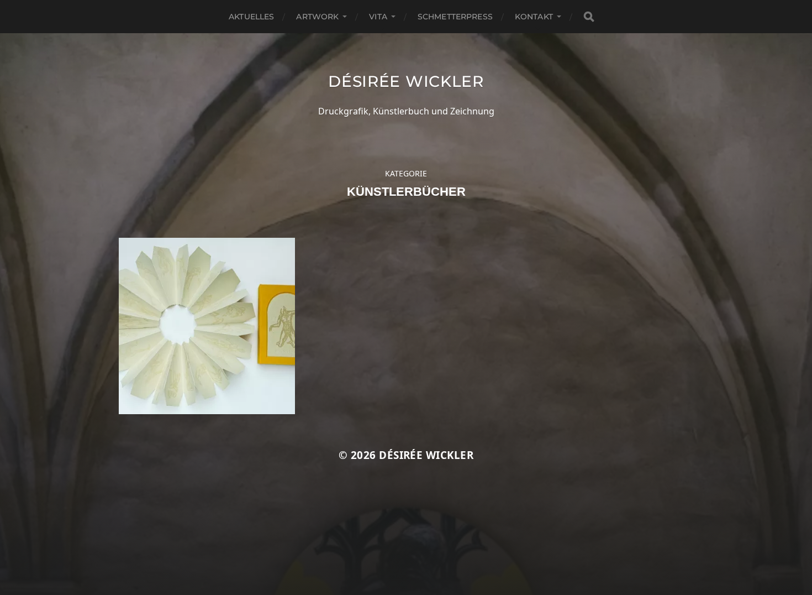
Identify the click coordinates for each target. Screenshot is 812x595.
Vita (378, 17)
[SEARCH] (588, 17)
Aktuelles (251, 17)
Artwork (317, 17)
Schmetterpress (455, 17)
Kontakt (534, 17)
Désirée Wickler (406, 81)
